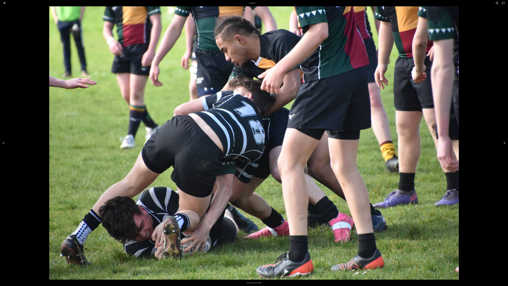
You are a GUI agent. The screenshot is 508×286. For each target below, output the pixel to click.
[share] (496, 3)
